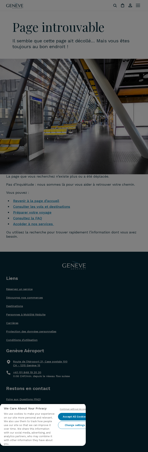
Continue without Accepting (75, 409)
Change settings (75, 425)
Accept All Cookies (75, 416)
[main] (43, 424)
